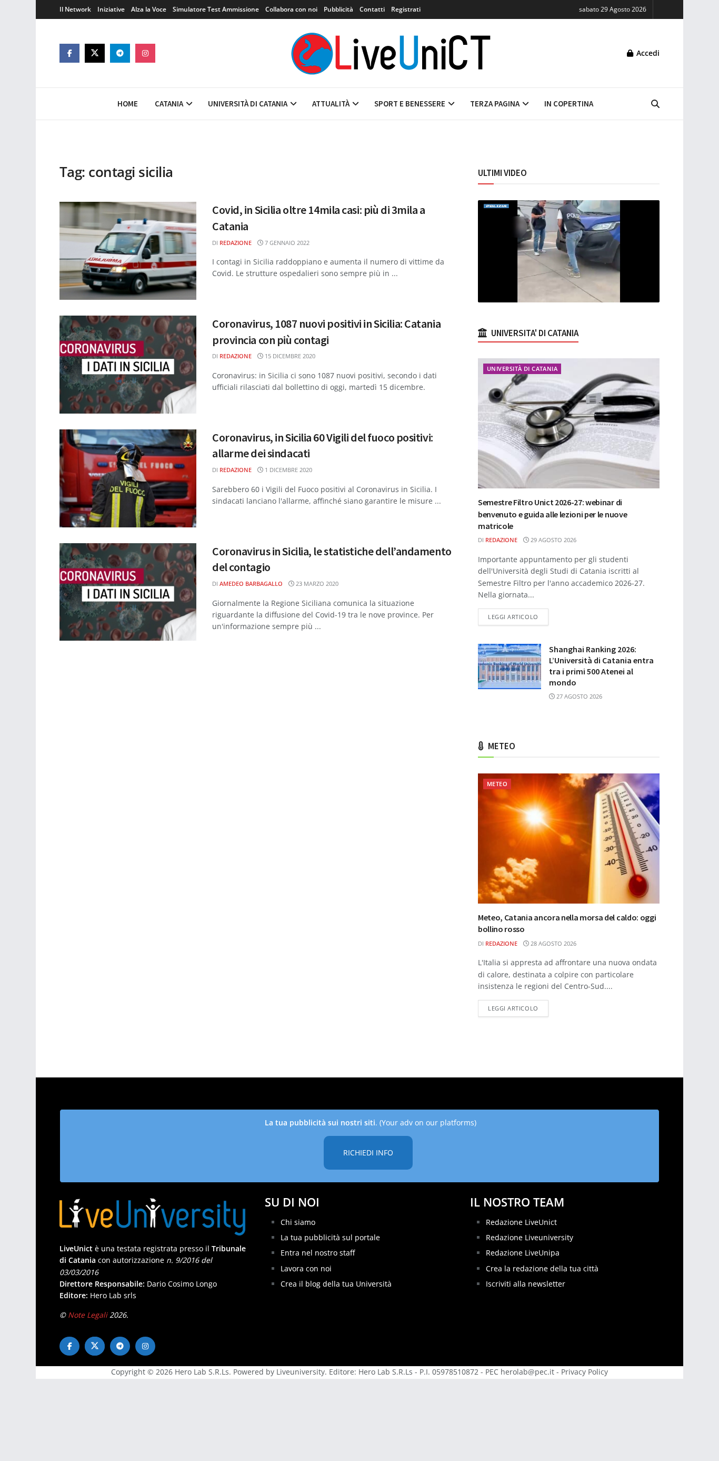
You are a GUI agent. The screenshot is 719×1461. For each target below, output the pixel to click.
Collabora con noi (291, 9)
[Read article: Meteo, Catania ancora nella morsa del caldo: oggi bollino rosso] (569, 838)
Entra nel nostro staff (318, 1253)
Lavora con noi (306, 1268)
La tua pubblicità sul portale (330, 1237)
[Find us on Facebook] (69, 53)
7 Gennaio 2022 (286, 243)
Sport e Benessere (409, 104)
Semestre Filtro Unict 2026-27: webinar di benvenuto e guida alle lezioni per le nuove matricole (552, 514)
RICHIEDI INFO (368, 1153)
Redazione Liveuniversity (529, 1237)
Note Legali (87, 1315)
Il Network (75, 9)
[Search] (655, 104)
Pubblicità (338, 9)
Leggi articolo (518, 616)
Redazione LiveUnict (521, 1222)
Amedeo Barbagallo (251, 583)
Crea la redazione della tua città (542, 1268)
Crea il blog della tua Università (336, 1284)
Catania (169, 104)
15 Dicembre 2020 (289, 356)
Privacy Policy (584, 1372)
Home (127, 104)
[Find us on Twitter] (95, 53)
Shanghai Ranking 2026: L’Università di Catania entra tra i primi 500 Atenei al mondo (601, 666)
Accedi (647, 53)
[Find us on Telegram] (120, 53)
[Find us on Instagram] (145, 53)
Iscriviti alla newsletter (525, 1284)
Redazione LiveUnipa (523, 1253)
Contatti (372, 9)
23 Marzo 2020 (316, 583)
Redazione (235, 243)
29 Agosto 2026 (552, 540)
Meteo (497, 784)
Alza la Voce (148, 9)
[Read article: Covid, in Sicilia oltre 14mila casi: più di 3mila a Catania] (127, 251)
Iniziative (111, 9)
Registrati (406, 9)
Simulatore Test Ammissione (216, 9)
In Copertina (568, 104)
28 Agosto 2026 (552, 943)
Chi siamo (298, 1222)
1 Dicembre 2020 (287, 470)
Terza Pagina (495, 104)
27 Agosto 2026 (578, 696)
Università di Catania (247, 104)
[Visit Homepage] (391, 53)
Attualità (330, 104)
